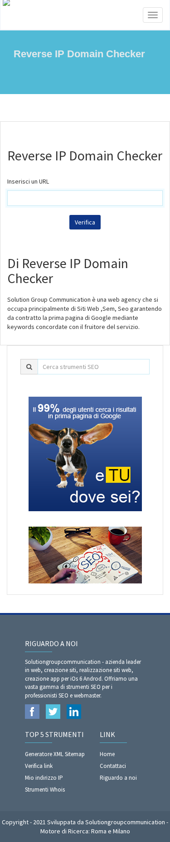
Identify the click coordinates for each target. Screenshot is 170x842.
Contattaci (113, 766)
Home (107, 754)
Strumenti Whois (45, 789)
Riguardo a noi (118, 778)
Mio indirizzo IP (44, 778)
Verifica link (39, 766)
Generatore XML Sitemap (55, 754)
